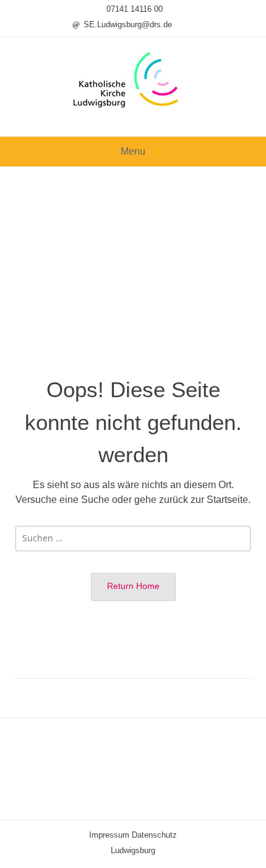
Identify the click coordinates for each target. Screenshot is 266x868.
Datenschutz (154, 835)
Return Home (133, 586)
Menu (133, 151)
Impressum (109, 835)
